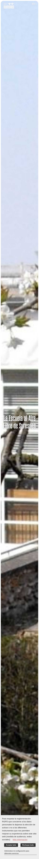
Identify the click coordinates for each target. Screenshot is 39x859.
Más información (20, 840)
